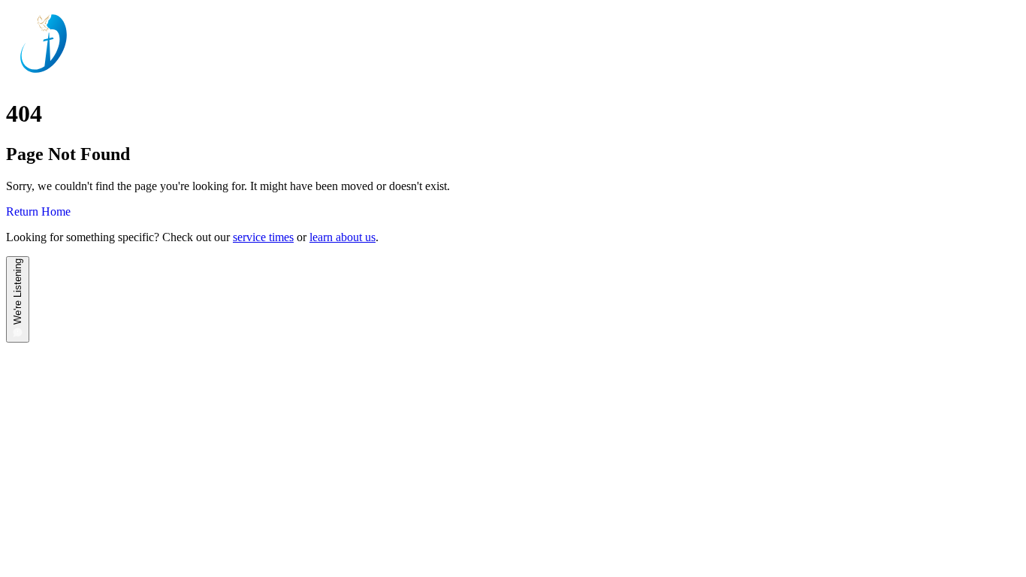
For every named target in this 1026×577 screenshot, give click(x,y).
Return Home (38, 211)
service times (263, 237)
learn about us (342, 237)
